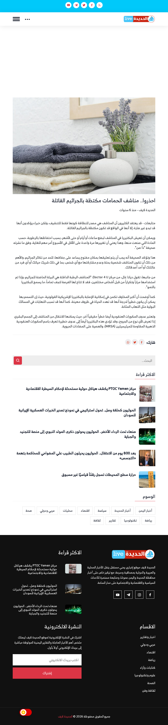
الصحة (151, 683)
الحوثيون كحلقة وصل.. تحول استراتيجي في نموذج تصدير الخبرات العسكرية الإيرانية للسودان (77, 413)
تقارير (112, 520)
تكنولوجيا (130, 520)
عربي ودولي (47, 510)
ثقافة (97, 520)
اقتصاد (85, 510)
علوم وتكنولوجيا (144, 675)
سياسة (102, 510)
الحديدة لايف (65, 716)
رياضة (148, 520)
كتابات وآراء (147, 667)
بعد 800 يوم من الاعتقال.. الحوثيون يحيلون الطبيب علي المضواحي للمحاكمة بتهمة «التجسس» (76, 456)
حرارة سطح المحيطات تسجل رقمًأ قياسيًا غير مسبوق (99, 474)
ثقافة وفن (148, 690)
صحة (29, 510)
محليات (68, 510)
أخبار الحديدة (123, 510)
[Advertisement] (84, 56)
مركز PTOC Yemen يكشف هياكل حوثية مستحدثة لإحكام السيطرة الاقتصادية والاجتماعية (81, 391)
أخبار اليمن (145, 510)
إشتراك (47, 673)
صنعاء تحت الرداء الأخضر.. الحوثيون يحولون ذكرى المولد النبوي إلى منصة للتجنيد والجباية (78, 434)
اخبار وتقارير (147, 637)
